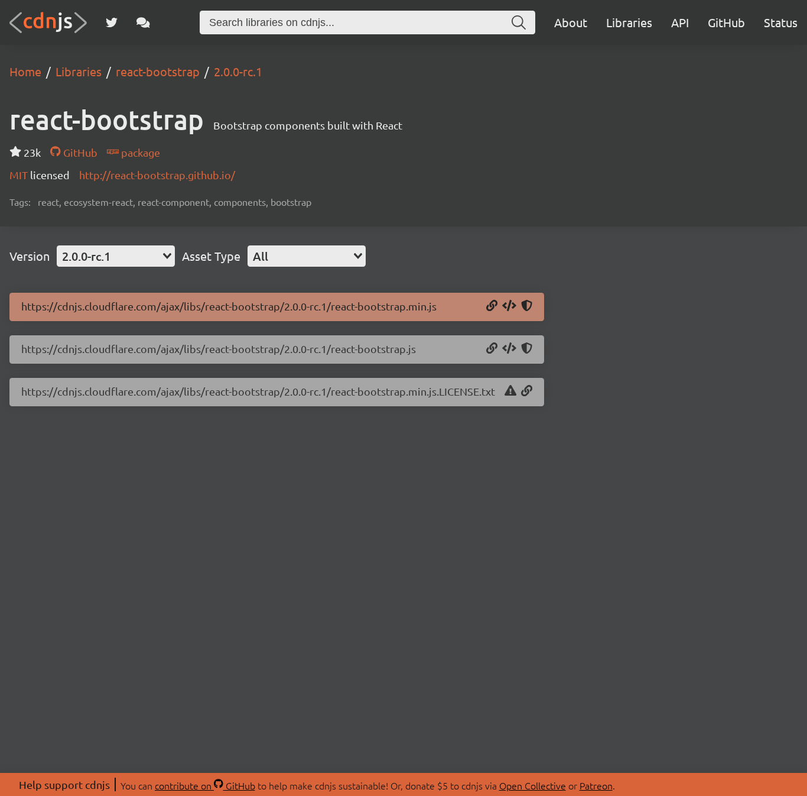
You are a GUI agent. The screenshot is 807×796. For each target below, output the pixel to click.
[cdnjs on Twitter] (112, 22)
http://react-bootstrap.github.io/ (157, 175)
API (680, 22)
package (139, 152)
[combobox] (116, 256)
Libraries (629, 22)
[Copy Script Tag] (509, 306)
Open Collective (532, 785)
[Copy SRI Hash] (526, 306)
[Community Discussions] (143, 22)
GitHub (726, 22)
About (570, 22)
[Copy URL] (491, 306)
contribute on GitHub (205, 785)
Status (781, 22)
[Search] (519, 22)
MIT (19, 175)
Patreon (596, 785)
